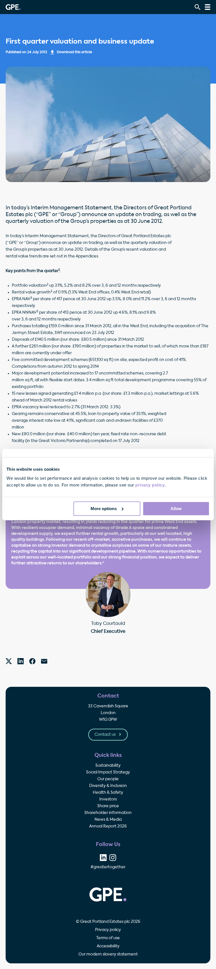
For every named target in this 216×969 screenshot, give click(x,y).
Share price (108, 806)
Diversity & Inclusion (108, 786)
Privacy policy (108, 930)
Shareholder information (108, 813)
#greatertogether (108, 867)
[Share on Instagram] (112, 857)
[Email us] (44, 661)
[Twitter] (9, 661)
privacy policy (150, 485)
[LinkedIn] (20, 661)
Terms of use (108, 938)
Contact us (105, 735)
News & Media (108, 820)
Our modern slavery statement (108, 954)
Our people (108, 779)
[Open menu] (207, 7)
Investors (108, 799)
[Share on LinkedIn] (103, 857)
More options (104, 508)
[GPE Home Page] (13, 7)
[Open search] (198, 7)
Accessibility (108, 946)
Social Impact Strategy (108, 772)
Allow (176, 508)
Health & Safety (108, 793)
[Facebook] (32, 661)
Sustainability (108, 766)
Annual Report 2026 (108, 826)
